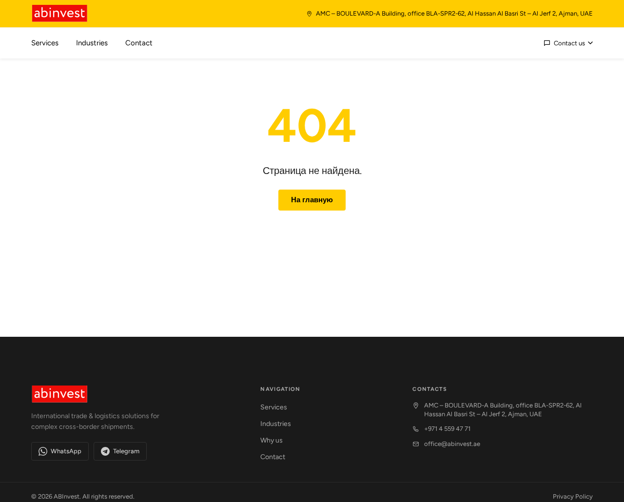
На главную (312, 199)
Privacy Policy (573, 496)
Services (273, 407)
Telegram (126, 451)
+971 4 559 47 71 (447, 428)
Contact (272, 457)
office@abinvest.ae (452, 443)
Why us (271, 440)
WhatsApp (66, 451)
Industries (275, 424)
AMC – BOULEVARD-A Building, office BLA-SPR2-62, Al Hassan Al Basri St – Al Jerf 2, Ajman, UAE (503, 410)
